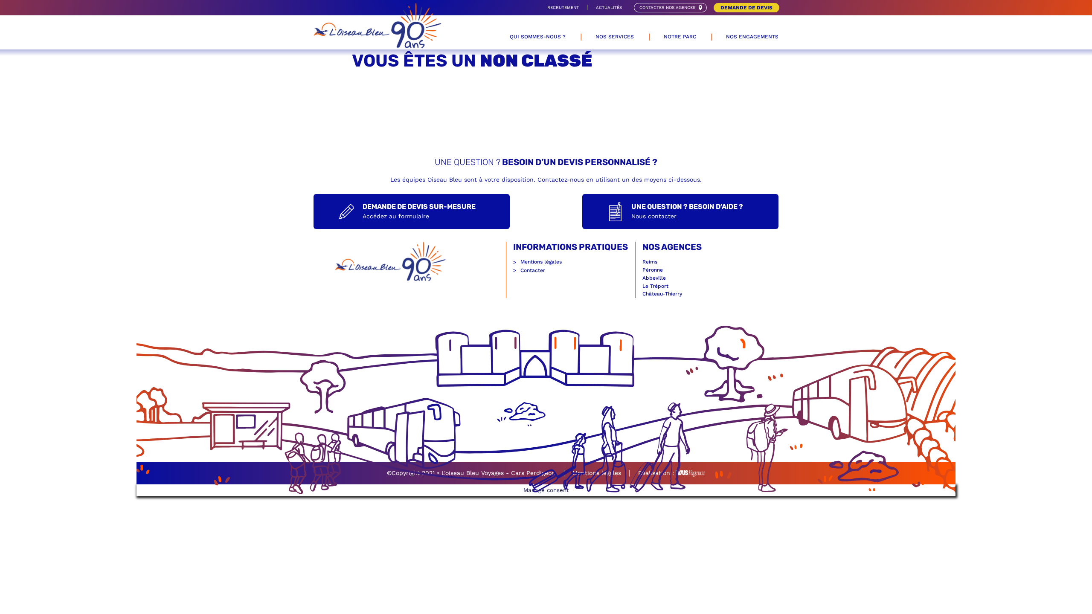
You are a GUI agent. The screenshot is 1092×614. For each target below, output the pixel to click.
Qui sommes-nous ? (538, 37)
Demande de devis (746, 8)
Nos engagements (752, 37)
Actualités (609, 7)
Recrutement (563, 7)
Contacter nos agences (667, 7)
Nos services (614, 37)
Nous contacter (654, 216)
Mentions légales (541, 262)
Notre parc (680, 37)
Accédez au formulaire (396, 216)
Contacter (532, 270)
